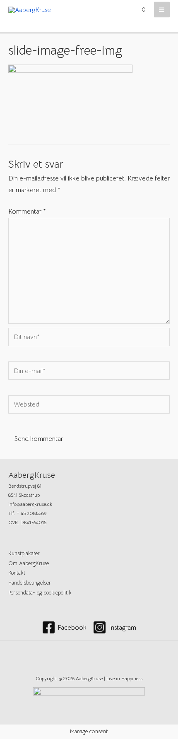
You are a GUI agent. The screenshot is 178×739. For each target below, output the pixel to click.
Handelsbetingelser (29, 583)
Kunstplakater (24, 553)
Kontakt (16, 573)
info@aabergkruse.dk (30, 504)
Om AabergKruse (28, 563)
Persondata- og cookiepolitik (40, 593)
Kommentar (27, 211)
